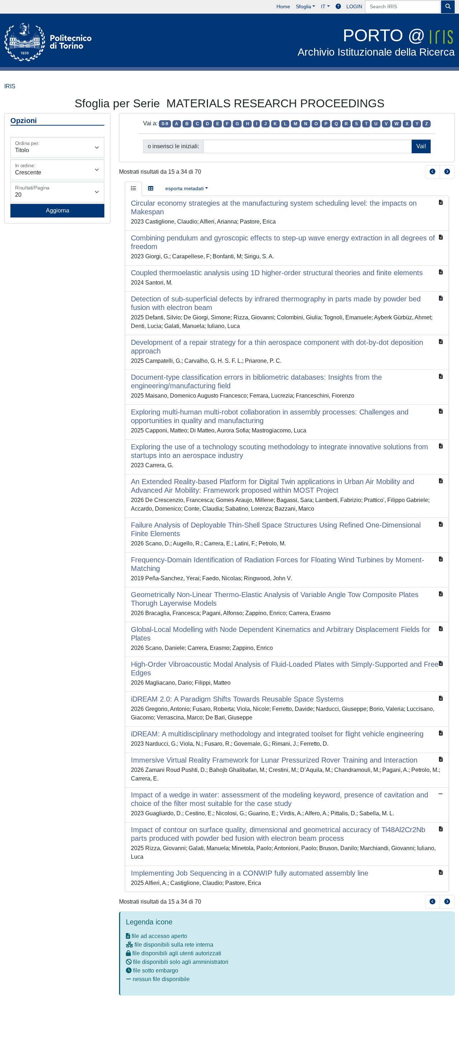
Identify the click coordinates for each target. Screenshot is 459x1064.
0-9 (165, 123)
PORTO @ (376, 42)
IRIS (9, 86)
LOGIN (354, 6)
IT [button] (323, 6)
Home (283, 6)
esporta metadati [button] (184, 188)
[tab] (133, 189)
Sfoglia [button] (303, 6)
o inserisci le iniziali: (173, 146)
